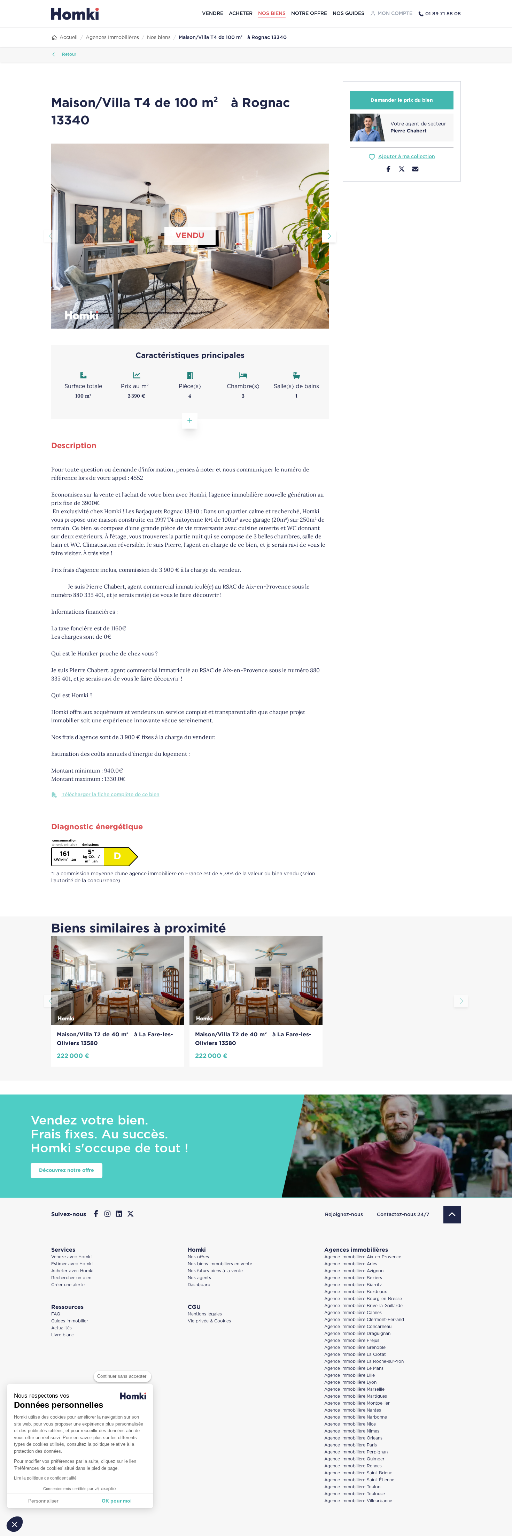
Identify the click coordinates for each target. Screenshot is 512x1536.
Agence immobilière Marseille (354, 1389)
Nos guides (348, 13)
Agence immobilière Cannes (353, 1313)
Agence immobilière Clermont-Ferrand (364, 1320)
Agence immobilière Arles (350, 1264)
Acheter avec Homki (72, 1271)
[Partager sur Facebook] (389, 170)
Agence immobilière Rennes (353, 1466)
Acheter (241, 13)
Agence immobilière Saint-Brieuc (358, 1473)
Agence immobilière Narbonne (355, 1417)
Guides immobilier (69, 1321)
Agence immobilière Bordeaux (355, 1292)
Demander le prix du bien (402, 100)
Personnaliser (43, 1501)
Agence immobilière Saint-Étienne (359, 1480)
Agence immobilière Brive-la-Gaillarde (363, 1306)
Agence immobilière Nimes (351, 1431)
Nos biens (272, 13)
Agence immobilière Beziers (353, 1278)
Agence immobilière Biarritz (353, 1285)
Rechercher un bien (71, 1278)
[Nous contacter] (415, 170)
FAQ (55, 1314)
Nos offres (198, 1257)
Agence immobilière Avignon (353, 1271)
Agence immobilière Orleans (353, 1438)
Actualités (61, 1328)
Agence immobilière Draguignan (357, 1334)
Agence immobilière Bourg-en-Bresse (363, 1299)
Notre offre (309, 13)
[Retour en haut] (452, 1214)
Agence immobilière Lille (349, 1375)
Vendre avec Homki (71, 1257)
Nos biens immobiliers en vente (220, 1264)
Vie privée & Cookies (209, 1321)
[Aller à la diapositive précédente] (51, 236)
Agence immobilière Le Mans (353, 1368)
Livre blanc (62, 1335)
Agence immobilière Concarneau (357, 1327)
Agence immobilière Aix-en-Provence (362, 1257)
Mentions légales (205, 1314)
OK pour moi (117, 1501)
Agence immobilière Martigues (355, 1396)
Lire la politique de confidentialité (45, 1478)
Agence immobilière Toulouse (354, 1494)
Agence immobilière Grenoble (355, 1348)
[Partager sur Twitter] (402, 170)
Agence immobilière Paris (350, 1445)
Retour (68, 54)
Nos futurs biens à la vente (215, 1271)
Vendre (212, 13)
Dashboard (199, 1285)
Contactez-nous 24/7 (403, 1215)
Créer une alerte (68, 1285)
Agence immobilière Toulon (352, 1487)
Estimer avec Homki (72, 1264)
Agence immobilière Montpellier (357, 1403)
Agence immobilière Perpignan (356, 1452)
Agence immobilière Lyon (350, 1382)
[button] (14, 1524)
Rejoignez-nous (344, 1215)
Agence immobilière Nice (350, 1424)
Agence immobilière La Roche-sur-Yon (364, 1362)
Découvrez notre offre (66, 1170)
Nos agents (199, 1278)
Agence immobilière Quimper (354, 1459)
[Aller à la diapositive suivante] (329, 236)
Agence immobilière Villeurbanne (358, 1501)
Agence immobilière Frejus (351, 1341)
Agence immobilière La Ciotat (355, 1355)
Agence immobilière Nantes (352, 1410)
